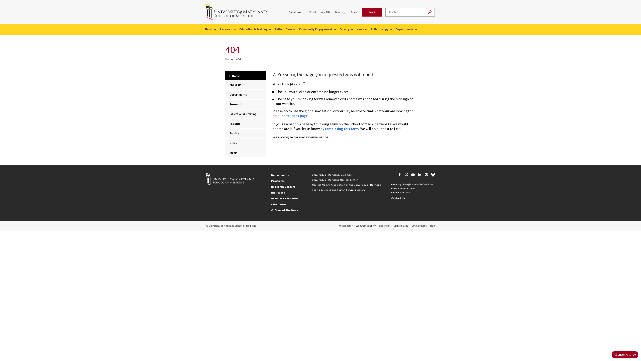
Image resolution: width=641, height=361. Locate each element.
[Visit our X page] (406, 175)
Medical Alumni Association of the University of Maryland (346, 184)
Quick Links (295, 12)
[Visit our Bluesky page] (433, 175)
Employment (419, 225)
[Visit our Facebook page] (399, 175)
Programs (278, 181)
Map (432, 225)
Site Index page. (296, 115)
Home (229, 59)
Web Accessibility (366, 225)
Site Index (384, 225)
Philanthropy (379, 29)
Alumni (234, 153)
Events (355, 12)
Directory (340, 12)
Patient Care (283, 29)
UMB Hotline (400, 225)
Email (312, 12)
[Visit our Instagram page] (426, 175)
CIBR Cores (278, 204)
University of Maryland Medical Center (335, 179)
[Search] (430, 12)
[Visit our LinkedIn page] (419, 175)
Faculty (344, 29)
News (360, 29)
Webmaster (346, 225)
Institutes (278, 192)
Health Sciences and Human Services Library (338, 189)
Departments (404, 29)
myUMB (325, 12)
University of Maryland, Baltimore (332, 174)
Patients (235, 124)
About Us (235, 85)
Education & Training (253, 29)
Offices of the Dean (284, 210)
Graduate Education (285, 198)
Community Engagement (315, 29)
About (208, 29)
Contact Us (398, 198)
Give (372, 12)
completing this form (342, 128)
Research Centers (283, 186)
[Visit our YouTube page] (413, 175)
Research (226, 29)
